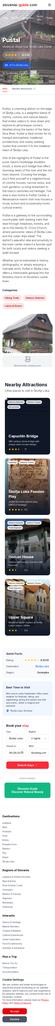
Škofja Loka (42, 666)
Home (5, 18)
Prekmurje (7, 907)
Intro (4, 88)
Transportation (9, 967)
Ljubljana (6, 823)
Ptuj (4, 853)
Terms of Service (22, 1003)
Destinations (11, 816)
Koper (5, 857)
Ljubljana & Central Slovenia (16, 877)
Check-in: (11, 746)
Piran (4, 835)
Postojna (6, 831)
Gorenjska (28, 18)
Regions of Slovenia (15, 870)
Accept (14, 1011)
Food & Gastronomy (12, 943)
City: (8, 731)
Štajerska (7, 898)
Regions (16, 18)
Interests (8, 915)
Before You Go (9, 963)
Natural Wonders (10, 926)
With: (31, 746)
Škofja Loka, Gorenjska (17, 73)
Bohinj (5, 840)
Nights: (32, 731)
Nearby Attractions (24, 88)
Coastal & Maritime (11, 930)
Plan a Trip (9, 956)
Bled (4, 827)
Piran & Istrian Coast (12, 885)
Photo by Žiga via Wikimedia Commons (36, 82)
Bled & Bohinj (9, 881)
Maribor (6, 848)
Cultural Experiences (12, 935)
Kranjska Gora (9, 844)
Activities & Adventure (13, 948)
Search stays (26, 765)
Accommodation (10, 972)
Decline (14, 1019)
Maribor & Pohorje (11, 894)
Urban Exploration (11, 939)
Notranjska (7, 902)
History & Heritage (11, 922)
